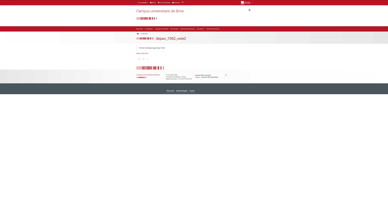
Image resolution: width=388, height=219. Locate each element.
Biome (154, 2)
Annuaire (177, 2)
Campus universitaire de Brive (160, 11)
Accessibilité (143, 2)
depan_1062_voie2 (142, 53)
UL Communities (165, 2)
